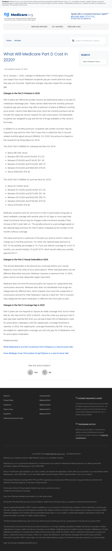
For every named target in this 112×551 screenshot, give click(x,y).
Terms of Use (8, 409)
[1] (107, 13)
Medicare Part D (45, 414)
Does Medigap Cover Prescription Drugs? (36, 353)
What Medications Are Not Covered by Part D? (38, 347)
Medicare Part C (45, 409)
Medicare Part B (45, 405)
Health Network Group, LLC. (55, 454)
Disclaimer (7, 414)
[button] (32, 372)
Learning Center (45, 396)
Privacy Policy (8, 400)
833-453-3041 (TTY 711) (83, 16)
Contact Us (7, 405)
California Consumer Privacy (13, 418)
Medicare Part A (45, 400)
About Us (7, 396)
